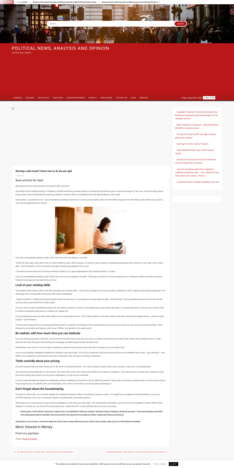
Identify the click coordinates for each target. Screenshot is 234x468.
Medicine (144, 98)
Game (133, 98)
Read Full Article (30, 439)
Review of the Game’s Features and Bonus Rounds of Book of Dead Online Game (47, 2)
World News (106, 98)
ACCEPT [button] (173, 464)
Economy (30, 98)
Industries (58, 98)
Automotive (121, 98)
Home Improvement (76, 98)
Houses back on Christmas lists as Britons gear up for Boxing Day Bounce (113, 2)
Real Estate (43, 98)
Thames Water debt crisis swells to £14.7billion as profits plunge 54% (135, 452)
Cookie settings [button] (159, 464)
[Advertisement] (117, 76)
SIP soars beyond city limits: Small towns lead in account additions (45, 452)
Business (18, 98)
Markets (93, 98)
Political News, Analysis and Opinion (60, 48)
